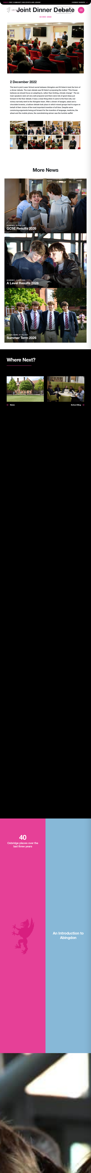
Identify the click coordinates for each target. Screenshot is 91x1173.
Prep (11, 2)
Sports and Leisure (32, 2)
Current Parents (78, 2)
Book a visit (64, 10)
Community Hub (19, 2)
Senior (6, 2)
